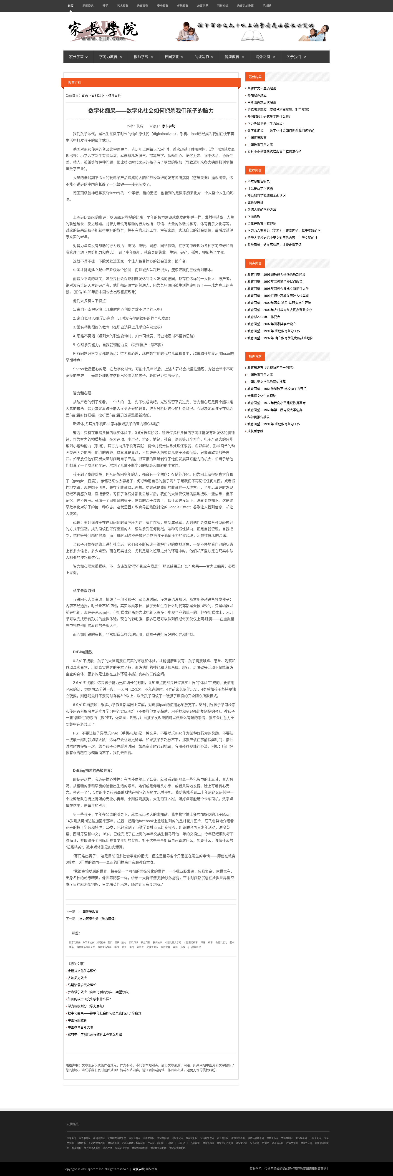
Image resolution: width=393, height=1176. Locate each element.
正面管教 (253, 216)
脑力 (123, 942)
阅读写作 (202, 57)
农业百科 (145, 942)
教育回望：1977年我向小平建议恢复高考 (276, 403)
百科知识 (222, 6)
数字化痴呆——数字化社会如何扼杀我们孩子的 (280, 130)
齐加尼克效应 (77, 978)
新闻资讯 (88, 6)
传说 (203, 942)
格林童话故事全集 (86, 947)
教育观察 (142, 6)
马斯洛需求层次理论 (82, 985)
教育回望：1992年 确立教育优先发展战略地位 (280, 338)
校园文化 (172, 57)
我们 (110, 942)
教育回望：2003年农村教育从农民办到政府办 (279, 310)
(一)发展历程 (194, 947)
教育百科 (114, 95)
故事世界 (202, 6)
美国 (175, 947)
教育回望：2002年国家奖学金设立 (271, 324)
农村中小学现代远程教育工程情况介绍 (95, 1034)
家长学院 (168, 126)
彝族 (183, 947)
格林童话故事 (104, 947)
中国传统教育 (88, 912)
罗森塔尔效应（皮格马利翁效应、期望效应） (99, 992)
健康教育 (232, 57)
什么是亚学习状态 (260, 188)
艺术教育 (122, 6)
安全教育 (162, 6)
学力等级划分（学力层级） (98, 919)
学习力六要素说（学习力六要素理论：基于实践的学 (284, 230)
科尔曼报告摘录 (258, 181)
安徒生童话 (152, 947)
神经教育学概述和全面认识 (266, 195)
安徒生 (140, 947)
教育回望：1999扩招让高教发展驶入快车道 (278, 296)
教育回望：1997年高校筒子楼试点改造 (274, 281)
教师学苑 (141, 57)
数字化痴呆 (75, 942)
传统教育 (182, 6)
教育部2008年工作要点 (263, 317)
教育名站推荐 (245, 6)
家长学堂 (76, 57)
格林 (116, 947)
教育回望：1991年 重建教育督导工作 (273, 331)
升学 (105, 6)
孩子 (117, 942)
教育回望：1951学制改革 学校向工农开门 (277, 389)
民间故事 (157, 942)
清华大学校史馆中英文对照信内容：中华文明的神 (282, 238)
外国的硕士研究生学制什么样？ (90, 999)
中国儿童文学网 (173, 942)
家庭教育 (165, 947)
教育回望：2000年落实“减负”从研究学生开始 (279, 303)
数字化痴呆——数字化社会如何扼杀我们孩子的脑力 (104, 1013)
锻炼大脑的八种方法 (261, 209)
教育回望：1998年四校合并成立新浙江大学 (278, 288)
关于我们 (294, 57)
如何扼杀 (101, 942)
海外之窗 (263, 57)
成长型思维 (255, 202)
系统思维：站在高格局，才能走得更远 (274, 245)
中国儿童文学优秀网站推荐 (266, 382)
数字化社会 (88, 942)
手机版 (267, 6)
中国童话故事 (191, 942)
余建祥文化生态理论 (82, 971)
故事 (210, 942)
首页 (70, 6)
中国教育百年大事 (80, 1027)
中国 (131, 947)
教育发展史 (221, 942)
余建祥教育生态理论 (261, 223)
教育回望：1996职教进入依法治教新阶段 (276, 274)
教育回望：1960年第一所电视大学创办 (274, 410)
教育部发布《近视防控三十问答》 (271, 367)
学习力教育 (108, 57)
